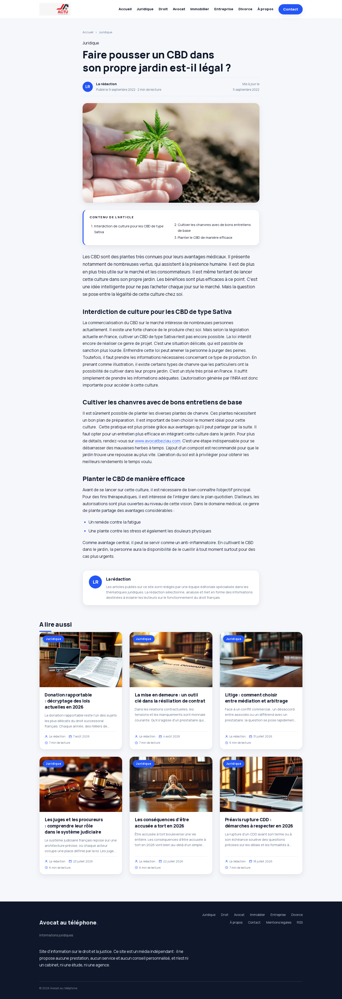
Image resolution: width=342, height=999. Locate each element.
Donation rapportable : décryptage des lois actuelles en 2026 (68, 701)
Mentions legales (278, 922)
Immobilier (199, 9)
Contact (290, 9)
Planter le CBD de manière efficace (205, 237)
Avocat (179, 9)
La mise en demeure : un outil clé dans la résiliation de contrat (170, 698)
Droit (163, 9)
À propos (265, 9)
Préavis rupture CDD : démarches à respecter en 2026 (259, 823)
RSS (300, 922)
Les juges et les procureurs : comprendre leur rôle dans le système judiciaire (74, 826)
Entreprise (223, 9)
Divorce (245, 9)
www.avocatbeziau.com (157, 441)
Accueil (125, 9)
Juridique (145, 9)
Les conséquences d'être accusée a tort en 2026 (162, 823)
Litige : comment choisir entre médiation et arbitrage (256, 698)
